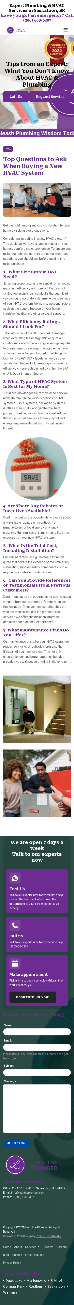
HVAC (8, 149)
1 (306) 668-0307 (23, 1197)
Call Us (16, 97)
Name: (7, 1025)
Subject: (8, 1065)
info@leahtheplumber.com (28, 1192)
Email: (7, 1040)
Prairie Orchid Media (48, 1236)
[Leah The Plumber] (16, 29)
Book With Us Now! (33, 997)
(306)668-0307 (18, 946)
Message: (10, 1081)
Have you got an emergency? (37, 18)
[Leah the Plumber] (32, 1164)
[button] (32, 1247)
